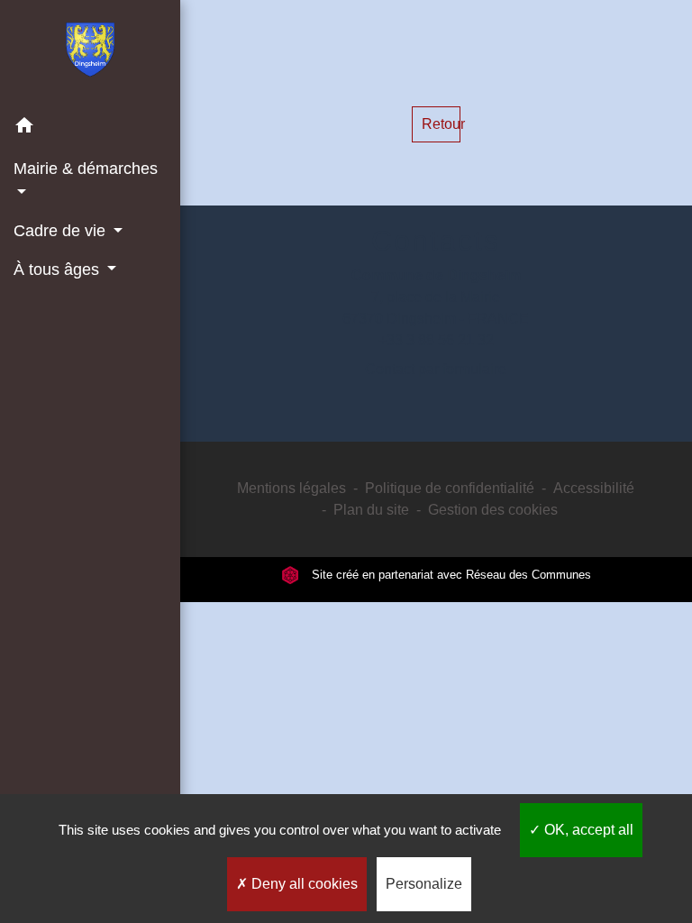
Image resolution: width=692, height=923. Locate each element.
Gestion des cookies (493, 509)
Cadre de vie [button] (62, 231)
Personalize (424, 883)
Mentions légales (291, 488)
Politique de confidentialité (449, 488)
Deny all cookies (303, 883)
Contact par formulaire (435, 369)
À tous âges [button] (59, 269)
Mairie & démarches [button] (86, 169)
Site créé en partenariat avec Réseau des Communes (449, 574)
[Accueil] (90, 53)
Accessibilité (593, 488)
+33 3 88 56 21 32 (436, 340)
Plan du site (371, 509)
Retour (441, 124)
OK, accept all (587, 829)
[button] (90, 128)
